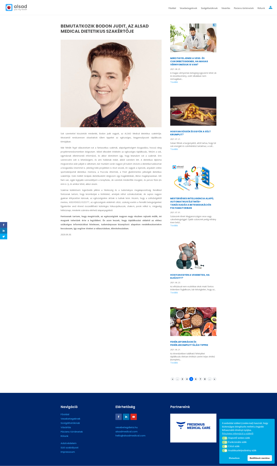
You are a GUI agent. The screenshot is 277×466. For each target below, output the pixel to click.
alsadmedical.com (126, 431)
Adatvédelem (68, 443)
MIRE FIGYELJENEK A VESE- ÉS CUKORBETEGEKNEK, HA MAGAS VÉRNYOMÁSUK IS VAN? (189, 61)
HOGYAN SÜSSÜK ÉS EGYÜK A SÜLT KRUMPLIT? (190, 133)
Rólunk (261, 8)
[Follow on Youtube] (133, 417)
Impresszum (68, 452)
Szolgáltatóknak (209, 8)
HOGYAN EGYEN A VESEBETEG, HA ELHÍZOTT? (190, 276)
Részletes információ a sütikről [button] (237, 433)
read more (193, 82)
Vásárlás (225, 8)
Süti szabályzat (69, 448)
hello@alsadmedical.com (130, 435)
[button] (224, 438)
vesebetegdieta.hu (126, 427)
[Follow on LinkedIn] (126, 417)
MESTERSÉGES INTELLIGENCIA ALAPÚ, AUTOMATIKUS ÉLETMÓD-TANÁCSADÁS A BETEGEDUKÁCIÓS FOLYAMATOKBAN (192, 203)
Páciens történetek (244, 8)
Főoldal (172, 8)
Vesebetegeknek (188, 8)
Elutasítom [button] (234, 458)
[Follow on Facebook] (118, 417)
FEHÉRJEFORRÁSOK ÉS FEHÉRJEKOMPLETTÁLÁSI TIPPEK (189, 343)
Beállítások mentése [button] (260, 458)
